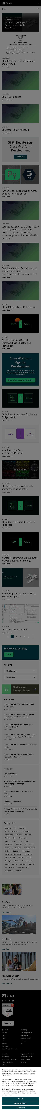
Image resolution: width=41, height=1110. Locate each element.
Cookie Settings (20, 1108)
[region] (20, 1088)
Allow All (20, 1099)
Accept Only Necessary (20, 1103)
